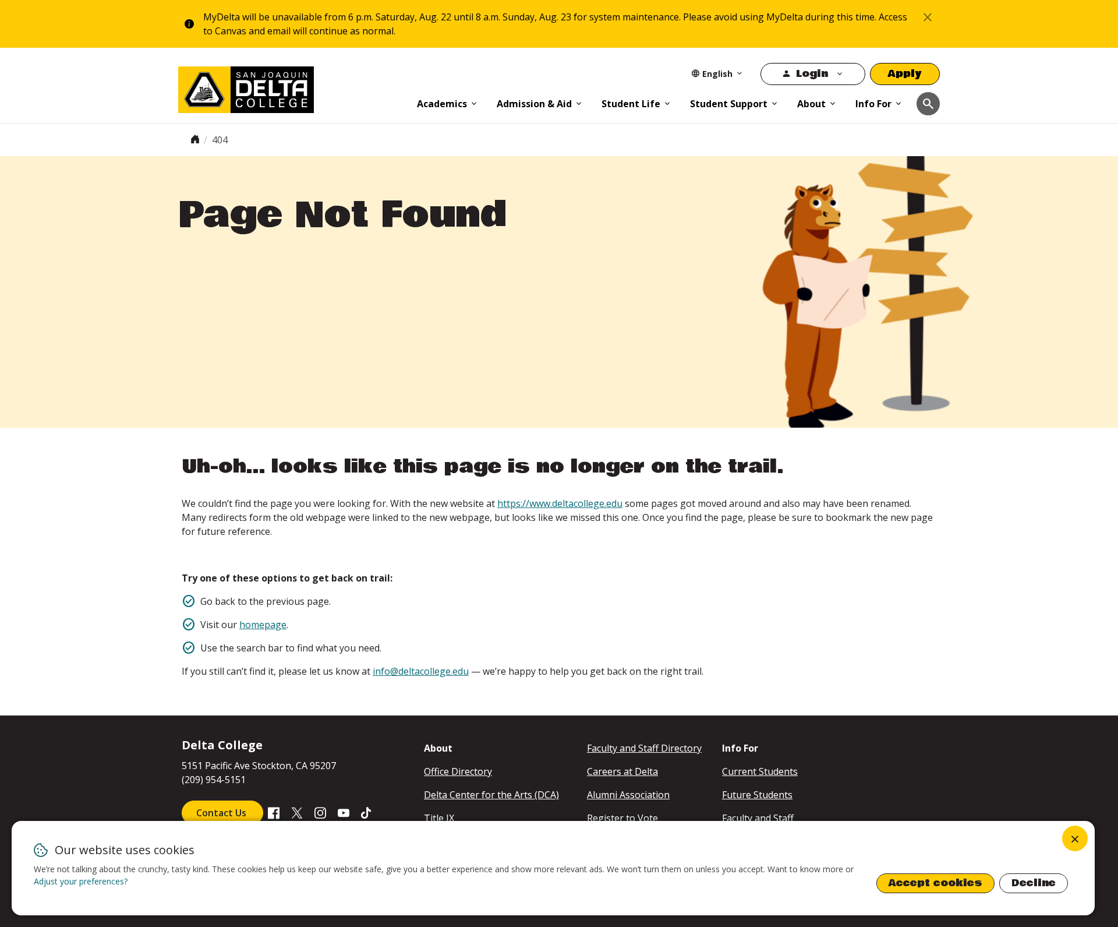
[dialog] (553, 868)
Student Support (728, 103)
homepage (262, 624)
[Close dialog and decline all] (1075, 838)
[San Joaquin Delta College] (291, 87)
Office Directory (458, 771)
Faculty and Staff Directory (644, 748)
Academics (442, 103)
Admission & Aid (534, 103)
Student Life (631, 103)
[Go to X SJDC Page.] (296, 812)
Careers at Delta (622, 771)
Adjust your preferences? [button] (81, 881)
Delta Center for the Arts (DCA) (491, 794)
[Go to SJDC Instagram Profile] (320, 812)
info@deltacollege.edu (421, 671)
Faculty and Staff (758, 818)
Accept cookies (935, 883)
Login (812, 73)
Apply (905, 73)
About (811, 103)
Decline (1033, 883)
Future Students (757, 794)
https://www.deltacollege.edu (559, 503)
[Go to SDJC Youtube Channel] (343, 812)
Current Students (760, 771)
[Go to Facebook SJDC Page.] (273, 812)
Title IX (439, 818)
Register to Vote (622, 818)
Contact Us (222, 812)
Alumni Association (628, 794)
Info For (873, 103)
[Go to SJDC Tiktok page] (366, 812)
